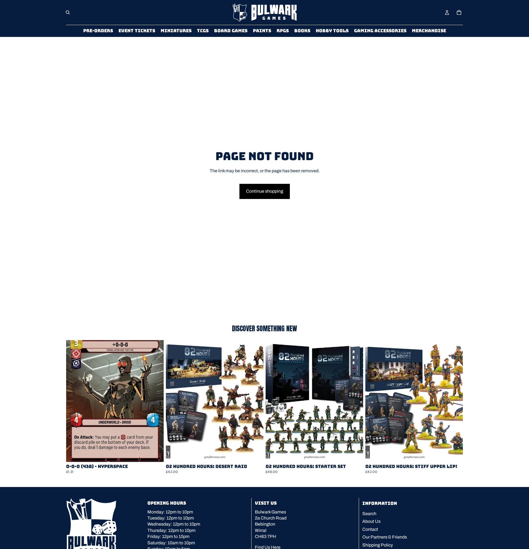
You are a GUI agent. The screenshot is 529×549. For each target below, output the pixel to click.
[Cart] (459, 12)
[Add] (155, 453)
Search (369, 513)
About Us (371, 521)
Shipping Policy (377, 544)
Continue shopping (264, 191)
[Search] (68, 12)
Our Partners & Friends (384, 537)
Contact (370, 529)
